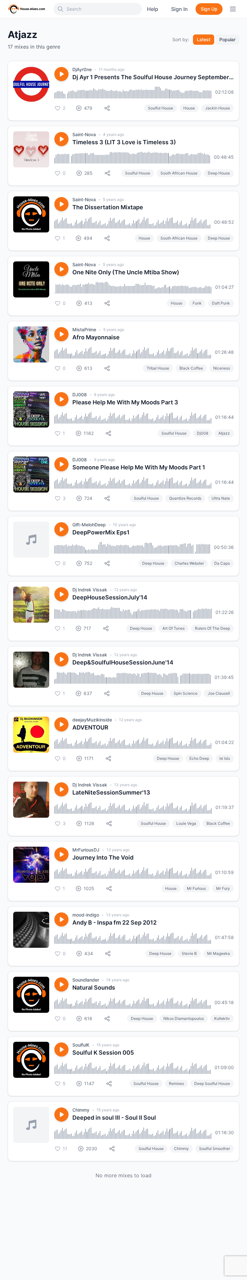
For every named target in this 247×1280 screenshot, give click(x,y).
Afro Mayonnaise (96, 337)
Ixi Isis (224, 758)
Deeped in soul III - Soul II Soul (114, 1117)
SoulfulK (80, 1045)
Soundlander (85, 980)
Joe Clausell (219, 693)
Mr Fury (223, 888)
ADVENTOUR (90, 727)
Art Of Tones (173, 628)
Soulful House (160, 108)
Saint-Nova (84, 134)
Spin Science (185, 693)
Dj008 (202, 433)
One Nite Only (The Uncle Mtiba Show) (125, 272)
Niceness (221, 368)
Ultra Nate (221, 498)
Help (152, 9)
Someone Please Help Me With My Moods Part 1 (138, 467)
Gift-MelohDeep (89, 524)
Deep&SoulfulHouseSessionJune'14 (122, 662)
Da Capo (222, 563)
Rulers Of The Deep (212, 628)
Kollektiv (222, 1018)
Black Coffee (191, 368)
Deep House (219, 173)
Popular (227, 39)
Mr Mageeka (218, 953)
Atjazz (224, 433)
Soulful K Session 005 (103, 1052)
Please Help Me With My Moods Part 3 (125, 402)
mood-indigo (85, 915)
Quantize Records (185, 498)
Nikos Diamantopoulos (183, 1018)
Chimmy (80, 1110)
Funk (197, 303)
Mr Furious (196, 888)
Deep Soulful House (212, 1083)
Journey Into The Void (102, 857)
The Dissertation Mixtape (107, 207)
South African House (178, 173)
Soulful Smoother (214, 1148)
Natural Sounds (93, 987)
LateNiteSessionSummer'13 (111, 792)
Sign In (179, 9)
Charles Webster (189, 563)
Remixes (176, 1083)
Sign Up (209, 9)
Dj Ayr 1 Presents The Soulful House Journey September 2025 (153, 77)
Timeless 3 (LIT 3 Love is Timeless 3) (124, 142)
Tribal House (158, 368)
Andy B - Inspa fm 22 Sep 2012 (114, 922)
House (189, 108)
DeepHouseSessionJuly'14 (109, 597)
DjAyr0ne (82, 69)
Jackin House (217, 108)
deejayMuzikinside (92, 719)
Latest (203, 39)
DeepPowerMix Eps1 (101, 532)
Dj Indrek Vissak (89, 589)
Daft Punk (221, 303)
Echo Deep (199, 758)
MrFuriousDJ (85, 849)
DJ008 (79, 394)
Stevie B (189, 953)
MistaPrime (84, 329)
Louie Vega (186, 823)
